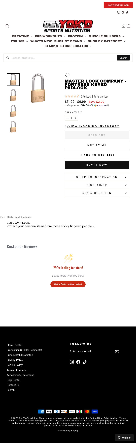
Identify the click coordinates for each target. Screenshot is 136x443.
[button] (67, 75)
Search (123, 57)
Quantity (73, 112)
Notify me (97, 145)
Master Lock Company (15, 217)
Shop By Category (105, 41)
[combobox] (68, 58)
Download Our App (118, 4)
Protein (76, 36)
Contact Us (13, 385)
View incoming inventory (93, 126)
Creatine (21, 36)
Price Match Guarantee (20, 355)
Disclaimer (97, 185)
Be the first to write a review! (68, 284)
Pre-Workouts (49, 36)
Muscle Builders (105, 36)
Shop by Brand (68, 41)
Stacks (51, 46)
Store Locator (74, 46)
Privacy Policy (15, 360)
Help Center (13, 380)
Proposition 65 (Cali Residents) (24, 350)
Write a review (101, 96)
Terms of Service (17, 370)
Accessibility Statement (20, 375)
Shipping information (97, 177)
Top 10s (18, 41)
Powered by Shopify (68, 430)
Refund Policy (15, 365)
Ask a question (97, 193)
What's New (41, 41)
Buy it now (96, 164)
